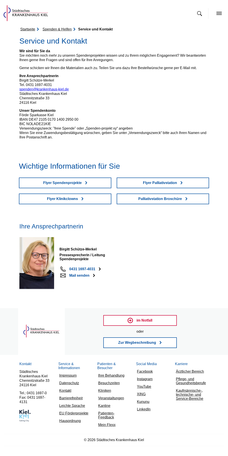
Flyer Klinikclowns (62, 199)
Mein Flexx (106, 419)
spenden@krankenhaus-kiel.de (41, 89)
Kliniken (103, 388)
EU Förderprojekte (72, 415)
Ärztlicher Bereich (189, 372)
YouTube (143, 388)
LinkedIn (143, 411)
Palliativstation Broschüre (160, 199)
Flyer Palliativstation (160, 183)
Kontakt (64, 392)
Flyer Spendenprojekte (62, 183)
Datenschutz (68, 384)
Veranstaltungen (109, 396)
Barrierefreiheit (70, 400)
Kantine (103, 403)
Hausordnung (69, 423)
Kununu (142, 403)
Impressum (67, 376)
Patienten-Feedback (112, 411)
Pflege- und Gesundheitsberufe (189, 382)
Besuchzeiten (107, 380)
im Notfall (144, 321)
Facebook (144, 372)
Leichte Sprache (70, 408)
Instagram (144, 380)
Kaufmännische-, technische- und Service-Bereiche (188, 396)
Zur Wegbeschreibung (137, 343)
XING (141, 396)
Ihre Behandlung (109, 372)
